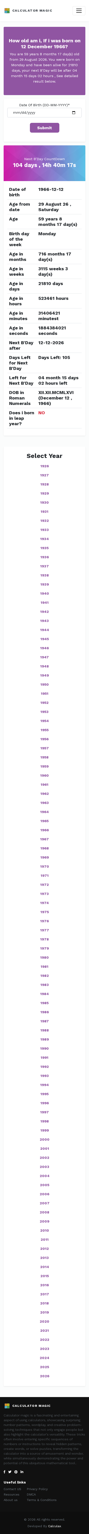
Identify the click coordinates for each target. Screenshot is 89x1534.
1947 (44, 657)
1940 (44, 593)
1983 (44, 985)
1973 (44, 894)
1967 (44, 839)
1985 (44, 1003)
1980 (44, 957)
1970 (44, 866)
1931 (44, 511)
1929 (44, 493)
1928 (44, 484)
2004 (45, 1176)
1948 (44, 666)
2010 (44, 1230)
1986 (44, 1012)
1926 (44, 466)
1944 (44, 630)
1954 (44, 721)
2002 (44, 1157)
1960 (44, 775)
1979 (44, 948)
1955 (45, 730)
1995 (44, 1094)
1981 (44, 966)
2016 (44, 1285)
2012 (44, 1248)
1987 (44, 1021)
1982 (44, 975)
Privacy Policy (37, 1489)
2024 (44, 1358)
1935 (44, 548)
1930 (44, 502)
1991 (44, 1057)
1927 (44, 475)
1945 (44, 639)
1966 (44, 830)
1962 (44, 793)
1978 (44, 939)
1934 (44, 539)
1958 (44, 757)
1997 (44, 1112)
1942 (44, 611)
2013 (44, 1258)
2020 (44, 1321)
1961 (44, 784)
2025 (44, 1367)
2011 (45, 1239)
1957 (44, 748)
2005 (44, 1185)
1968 (44, 848)
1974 (44, 903)
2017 (44, 1294)
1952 (44, 702)
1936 (44, 557)
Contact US (12, 1489)
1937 (44, 566)
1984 (44, 994)
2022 (44, 1339)
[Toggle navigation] (79, 10)
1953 (44, 712)
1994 (44, 1085)
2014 (44, 1267)
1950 (44, 684)
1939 (44, 584)
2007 (45, 1203)
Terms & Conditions (42, 1500)
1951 (44, 693)
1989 (44, 1039)
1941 (45, 602)
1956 (44, 739)
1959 (44, 766)
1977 (44, 930)
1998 (44, 1121)
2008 (44, 1212)
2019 (44, 1312)
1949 (44, 675)
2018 (44, 1303)
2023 (44, 1349)
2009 (44, 1221)
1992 (44, 1066)
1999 (44, 1130)
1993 (44, 1076)
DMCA (31, 1494)
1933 (44, 530)
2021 (44, 1330)
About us (11, 1500)
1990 (44, 1048)
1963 (44, 803)
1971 (45, 875)
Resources (11, 1494)
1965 (44, 821)
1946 (44, 648)
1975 (44, 912)
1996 (44, 1103)
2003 (44, 1167)
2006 (44, 1194)
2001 (44, 1148)
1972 (44, 884)
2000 (45, 1139)
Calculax (54, 1526)
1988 (44, 1030)
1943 (44, 621)
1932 (44, 520)
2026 (44, 1376)
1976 (44, 921)
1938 (44, 575)
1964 (44, 812)
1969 (44, 857)
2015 (44, 1276)
